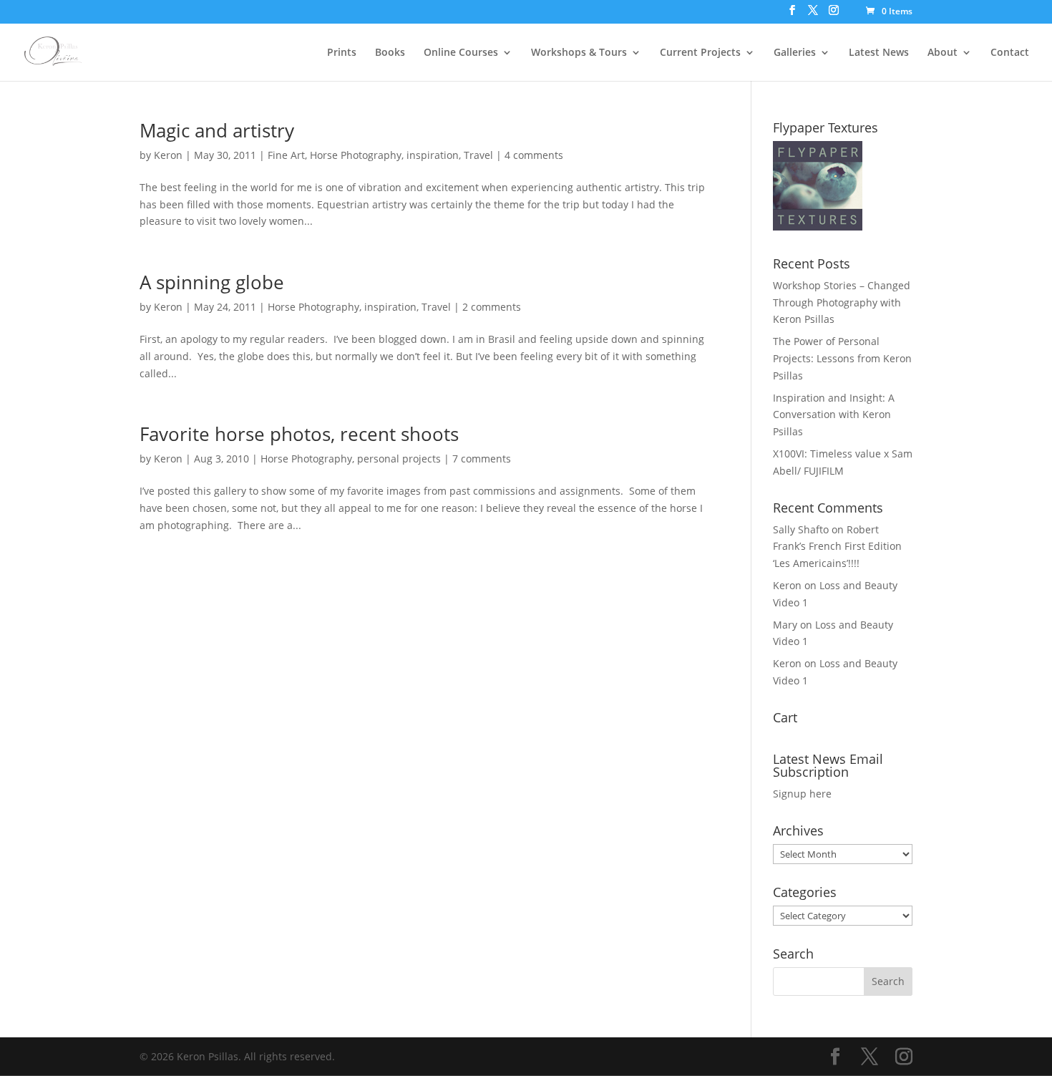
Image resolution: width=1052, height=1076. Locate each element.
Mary (785, 624)
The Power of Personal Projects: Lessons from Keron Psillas (842, 358)
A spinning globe (212, 282)
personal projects (399, 458)
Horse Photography (355, 155)
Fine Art (286, 155)
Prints (341, 53)
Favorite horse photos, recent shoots (299, 434)
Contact (1009, 53)
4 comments (534, 155)
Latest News (879, 53)
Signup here (802, 793)
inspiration (432, 155)
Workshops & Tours (579, 53)
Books (390, 53)
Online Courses (461, 53)
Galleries (795, 53)
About (942, 53)
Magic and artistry (217, 130)
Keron (168, 155)
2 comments (491, 307)
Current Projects (700, 53)
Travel (478, 155)
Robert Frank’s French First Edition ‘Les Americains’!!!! (837, 547)
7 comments (481, 458)
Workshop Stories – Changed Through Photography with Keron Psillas (841, 302)
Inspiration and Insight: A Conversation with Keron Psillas (834, 415)
